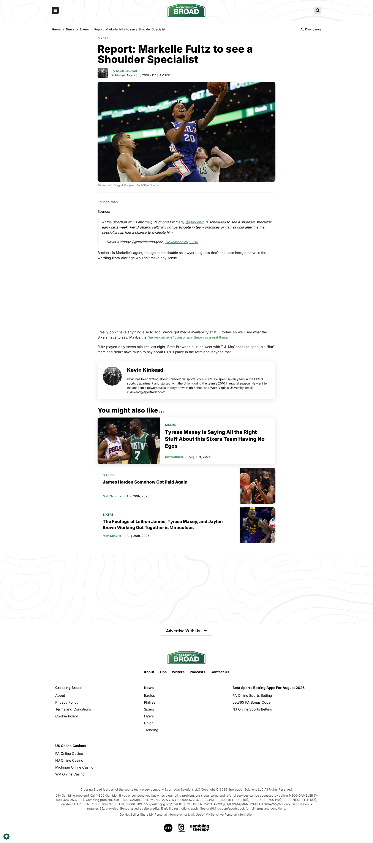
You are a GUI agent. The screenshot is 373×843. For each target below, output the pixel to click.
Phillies (149, 702)
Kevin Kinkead (126, 71)
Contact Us (219, 672)
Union (148, 723)
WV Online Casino (70, 774)
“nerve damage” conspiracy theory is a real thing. (187, 337)
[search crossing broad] (317, 10)
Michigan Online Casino (74, 767)
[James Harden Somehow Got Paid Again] (257, 486)
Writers (178, 672)
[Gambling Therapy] (199, 828)
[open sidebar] (55, 10)
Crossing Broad (68, 687)
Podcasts (197, 672)
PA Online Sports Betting (252, 695)
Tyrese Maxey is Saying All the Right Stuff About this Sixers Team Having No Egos (215, 439)
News (149, 687)
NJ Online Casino (69, 760)
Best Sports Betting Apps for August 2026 (268, 687)
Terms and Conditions (73, 709)
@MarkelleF (194, 222)
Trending (151, 730)
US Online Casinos (70, 746)
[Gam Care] (181, 828)
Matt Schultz (174, 457)
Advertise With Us (183, 631)
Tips (163, 672)
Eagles (149, 695)
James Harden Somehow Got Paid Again (145, 482)
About (149, 672)
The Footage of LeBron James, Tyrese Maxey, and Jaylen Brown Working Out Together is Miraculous (163, 524)
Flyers (149, 716)
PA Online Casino (69, 753)
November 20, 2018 (181, 242)
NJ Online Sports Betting (252, 709)
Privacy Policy (66, 702)
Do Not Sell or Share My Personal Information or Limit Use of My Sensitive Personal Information (186, 814)
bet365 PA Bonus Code (251, 702)
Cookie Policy (66, 716)
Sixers (103, 38)
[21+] (168, 828)
